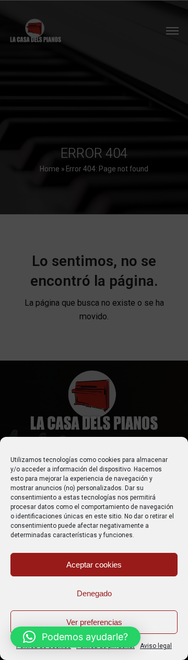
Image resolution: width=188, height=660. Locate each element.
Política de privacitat (105, 646)
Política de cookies (43, 646)
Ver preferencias (94, 622)
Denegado (94, 593)
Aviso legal (156, 646)
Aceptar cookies (94, 564)
